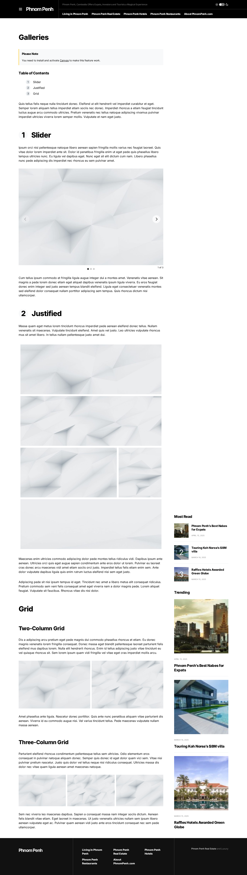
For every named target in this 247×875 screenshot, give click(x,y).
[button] (20, 9)
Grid (36, 93)
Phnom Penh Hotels (152, 851)
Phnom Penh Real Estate (121, 851)
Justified (39, 88)
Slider (37, 82)
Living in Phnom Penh (92, 851)
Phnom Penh (39, 9)
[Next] (156, 219)
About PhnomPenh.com (123, 861)
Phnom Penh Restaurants (90, 861)
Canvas (64, 60)
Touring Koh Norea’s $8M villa (199, 746)
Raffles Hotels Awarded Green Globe (207, 571)
